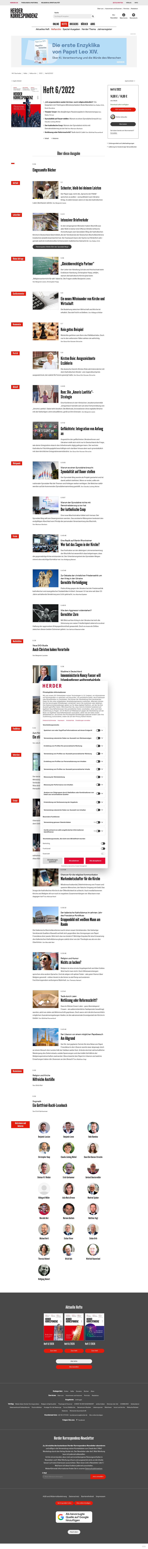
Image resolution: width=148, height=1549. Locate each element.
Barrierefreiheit (87, 1496)
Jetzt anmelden (98, 1476)
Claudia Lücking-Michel (52, 122)
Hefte (64, 24)
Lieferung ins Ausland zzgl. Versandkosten (123, 147)
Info (136, 3)
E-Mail (44, 1473)
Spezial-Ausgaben (71, 29)
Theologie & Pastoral (29, 3)
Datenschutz (74, 1496)
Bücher (84, 24)
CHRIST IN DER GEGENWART (84, 1404)
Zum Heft (53, 1350)
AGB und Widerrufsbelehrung (55, 1496)
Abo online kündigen (96, 1415)
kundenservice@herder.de (78, 1415)
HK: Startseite (16, 73)
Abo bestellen (74, 1367)
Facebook (81, 1420)
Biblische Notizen (132, 1407)
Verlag (128, 3)
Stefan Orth (100, 105)
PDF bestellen (123, 109)
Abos (92, 24)
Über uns (100, 8)
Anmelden (113, 133)
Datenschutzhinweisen (93, 1468)
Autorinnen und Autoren (113, 8)
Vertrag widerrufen (64, 1503)
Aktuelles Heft (42, 29)
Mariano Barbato (77, 128)
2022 (41, 73)
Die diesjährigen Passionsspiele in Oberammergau (71, 112)
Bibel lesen (108, 1407)
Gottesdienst (135, 1404)
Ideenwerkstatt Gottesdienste (20, 1407)
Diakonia (65, 1411)
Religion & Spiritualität (50, 3)
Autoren (55, 138)
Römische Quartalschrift (78, 1411)
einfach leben (100, 1404)
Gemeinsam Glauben (84, 1407)
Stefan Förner (49, 115)
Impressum (100, 1496)
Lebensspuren (98, 1407)
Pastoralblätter (37, 1407)
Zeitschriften (118, 3)
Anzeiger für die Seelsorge (52, 1407)
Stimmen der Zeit (112, 1404)
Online (56, 24)
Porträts (126, 8)
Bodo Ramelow (50, 108)
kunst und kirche (119, 1407)
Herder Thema (89, 29)
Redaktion (134, 8)
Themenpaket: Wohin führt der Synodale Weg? (52, 247)
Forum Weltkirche (69, 1407)
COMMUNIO (124, 1404)
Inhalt (47, 138)
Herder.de (14, 3)
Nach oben (74, 1532)
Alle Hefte (74, 1361)
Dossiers (74, 24)
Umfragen (78, 1400)
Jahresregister (104, 29)
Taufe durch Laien (65, 132)
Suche (56, 13)
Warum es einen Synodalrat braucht (72, 118)
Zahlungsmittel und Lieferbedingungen (121, 143)
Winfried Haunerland (96, 132)
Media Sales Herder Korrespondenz (27, 1404)
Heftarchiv (56, 29)
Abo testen (123, 124)
